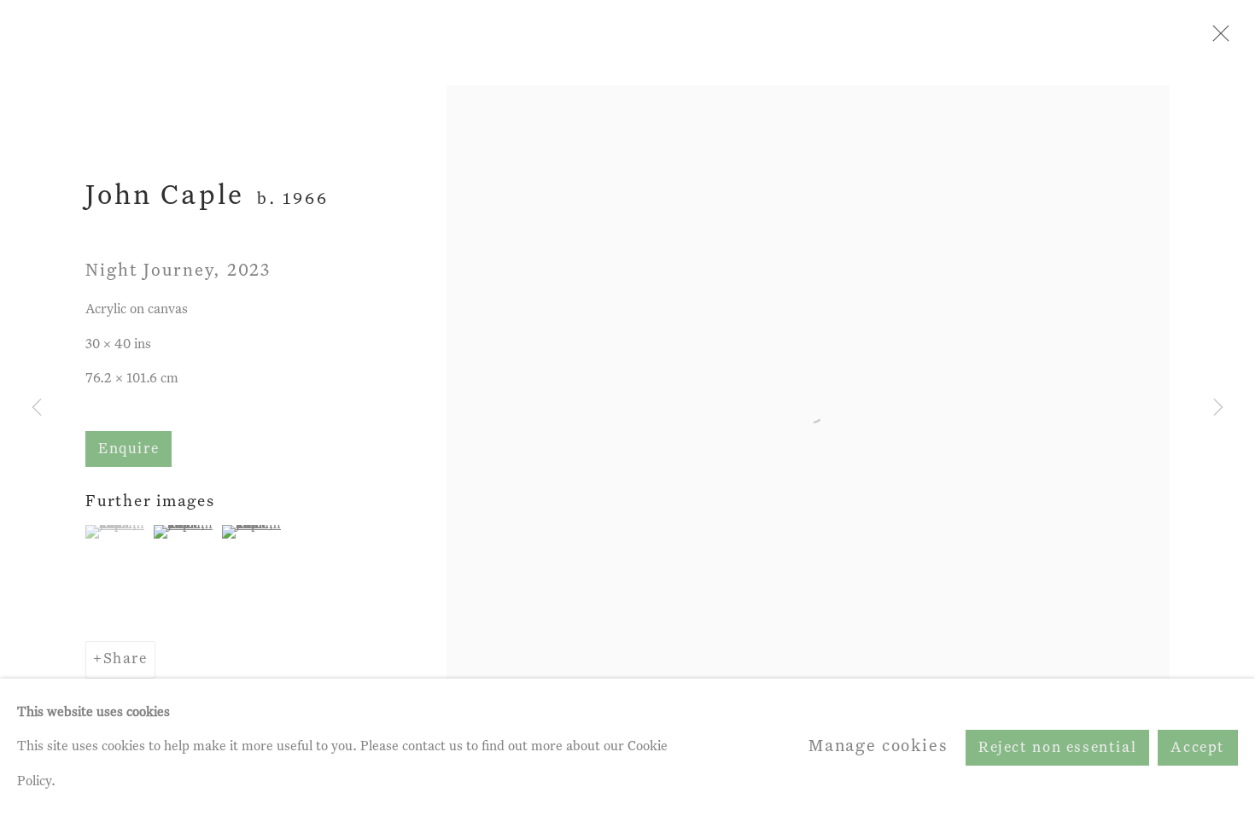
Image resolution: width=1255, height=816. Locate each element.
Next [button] (1218, 407)
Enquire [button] (128, 449)
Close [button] (1216, 38)
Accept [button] (1197, 747)
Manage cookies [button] (878, 746)
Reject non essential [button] (1057, 747)
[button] (117, 532)
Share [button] (125, 659)
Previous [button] (36, 407)
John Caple (164, 196)
